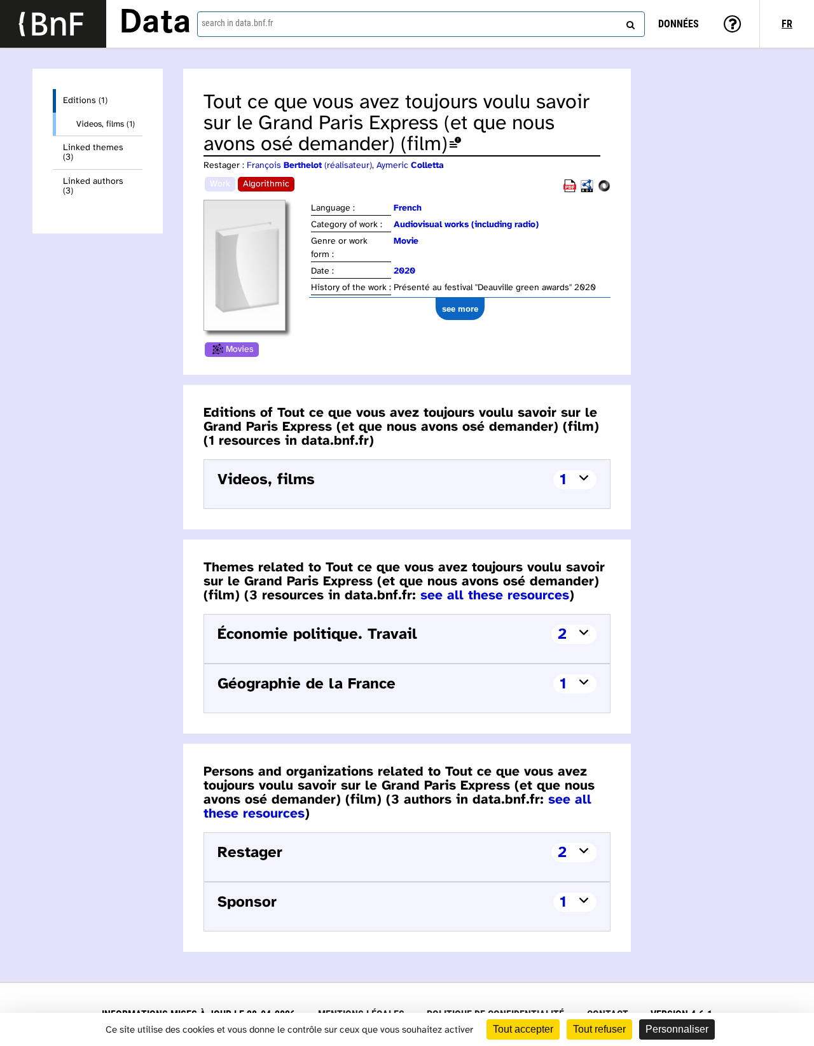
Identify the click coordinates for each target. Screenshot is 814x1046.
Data (155, 23)
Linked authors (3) (93, 186)
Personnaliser (676, 1029)
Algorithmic (266, 184)
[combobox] (421, 24)
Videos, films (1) (105, 124)
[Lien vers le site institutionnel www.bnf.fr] (53, 24)
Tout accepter (523, 1029)
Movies (240, 349)
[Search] (629, 22)
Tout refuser (599, 1029)
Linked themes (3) (93, 152)
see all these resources (494, 596)
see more (460, 309)
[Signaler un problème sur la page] (455, 144)
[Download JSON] (604, 190)
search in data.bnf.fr (237, 23)
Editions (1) (85, 101)
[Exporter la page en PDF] (569, 190)
